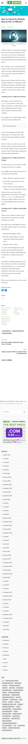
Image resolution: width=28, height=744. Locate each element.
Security (5, 662)
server (16, 711)
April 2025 (6, 514)
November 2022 (7, 592)
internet (20, 704)
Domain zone (13, 699)
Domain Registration (8, 697)
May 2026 (6, 466)
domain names (15, 694)
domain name (6, 694)
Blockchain (6, 640)
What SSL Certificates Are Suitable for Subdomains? (6, 309)
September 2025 (7, 495)
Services (5, 670)
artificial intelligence (12, 680)
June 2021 (6, 607)
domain (4, 692)
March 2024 (6, 551)
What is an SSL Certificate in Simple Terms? (18, 309)
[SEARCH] (24, 411)
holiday (11, 701)
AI (3, 680)
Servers (5, 666)
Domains (5, 651)
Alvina (3, 27)
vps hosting (21, 725)
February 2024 (7, 555)
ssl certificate (6, 330)
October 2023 (7, 570)
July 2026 (5, 458)
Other (5, 659)
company (4, 687)
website (4, 727)
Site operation (6, 716)
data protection (7, 690)
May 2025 (6, 510)
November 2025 (7, 488)
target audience (6, 720)
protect (15, 266)
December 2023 (7, 562)
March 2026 (6, 473)
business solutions (7, 683)
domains (18, 697)
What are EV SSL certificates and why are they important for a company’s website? (6, 319)
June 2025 (6, 507)
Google (4, 701)
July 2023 (5, 581)
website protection (18, 330)
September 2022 (7, 596)
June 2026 (6, 462)
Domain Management (14, 692)
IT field (18, 706)
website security (7, 333)
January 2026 (7, 481)
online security (17, 709)
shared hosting (17, 713)
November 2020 (7, 618)
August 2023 (6, 577)
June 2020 (6, 622)
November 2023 (7, 566)
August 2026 (6, 454)
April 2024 (6, 547)
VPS (15, 725)
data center (20, 687)
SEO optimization (7, 711)
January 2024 (7, 559)
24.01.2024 (10, 27)
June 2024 (6, 540)
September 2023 (7, 573)
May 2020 (6, 625)
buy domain (18, 683)
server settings (6, 713)
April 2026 (6, 469)
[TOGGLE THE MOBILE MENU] (2, 3)
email (20, 699)
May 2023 (6, 588)
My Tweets (23, 738)
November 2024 (7, 525)
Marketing (6, 655)
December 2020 (7, 614)
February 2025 (7, 518)
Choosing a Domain (14, 685)
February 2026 (7, 477)
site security (16, 716)
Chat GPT (4, 685)
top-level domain (7, 725)
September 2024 (7, 533)
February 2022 (7, 599)
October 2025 (7, 492)
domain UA (5, 699)
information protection (9, 704)
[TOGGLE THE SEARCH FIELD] (26, 3)
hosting (17, 701)
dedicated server (18, 690)
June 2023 (6, 585)
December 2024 (7, 521)
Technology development (9, 723)
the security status (10, 197)
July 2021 (5, 603)
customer (12, 687)
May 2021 (6, 611)
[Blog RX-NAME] (14, 3)
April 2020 (6, 629)
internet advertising (8, 706)
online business (6, 709)
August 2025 (6, 499)
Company (5, 644)
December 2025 (7, 484)
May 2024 (6, 544)
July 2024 (5, 536)
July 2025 (5, 503)
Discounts (6, 647)
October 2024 (7, 529)
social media (5, 718)
